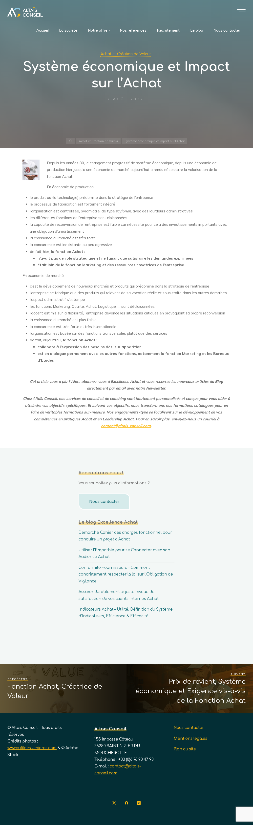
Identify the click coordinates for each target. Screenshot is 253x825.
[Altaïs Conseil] (25, 11)
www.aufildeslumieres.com (32, 748)
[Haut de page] (233, 805)
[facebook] (126, 803)
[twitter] (114, 803)
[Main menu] (241, 11)
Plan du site (185, 749)
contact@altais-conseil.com (126, 425)
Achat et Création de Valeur (125, 53)
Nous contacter (104, 502)
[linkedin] (138, 803)
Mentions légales (190, 739)
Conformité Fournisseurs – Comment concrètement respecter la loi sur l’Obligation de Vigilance (126, 574)
